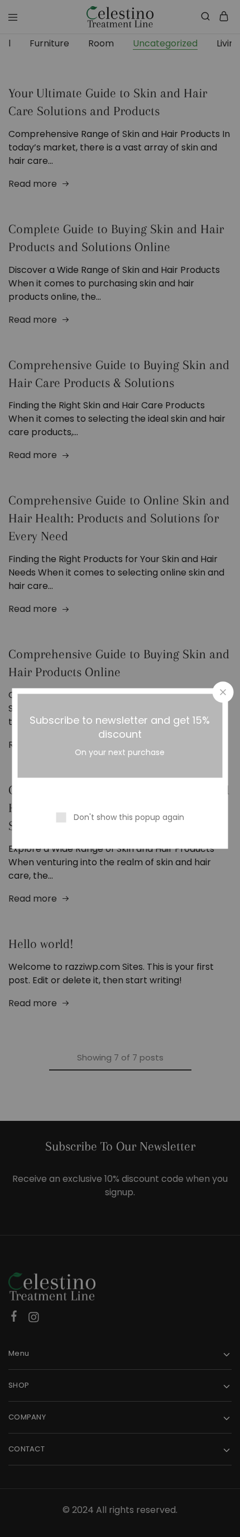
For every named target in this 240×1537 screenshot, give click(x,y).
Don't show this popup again (129, 817)
